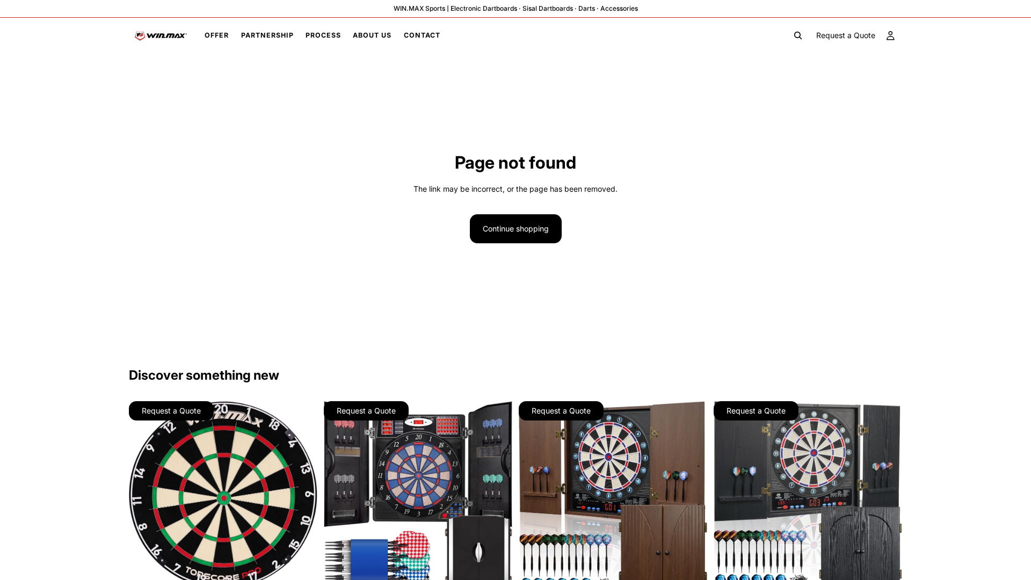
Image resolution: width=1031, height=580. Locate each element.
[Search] (798, 35)
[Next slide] (301, 495)
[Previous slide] (145, 495)
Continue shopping (516, 228)
